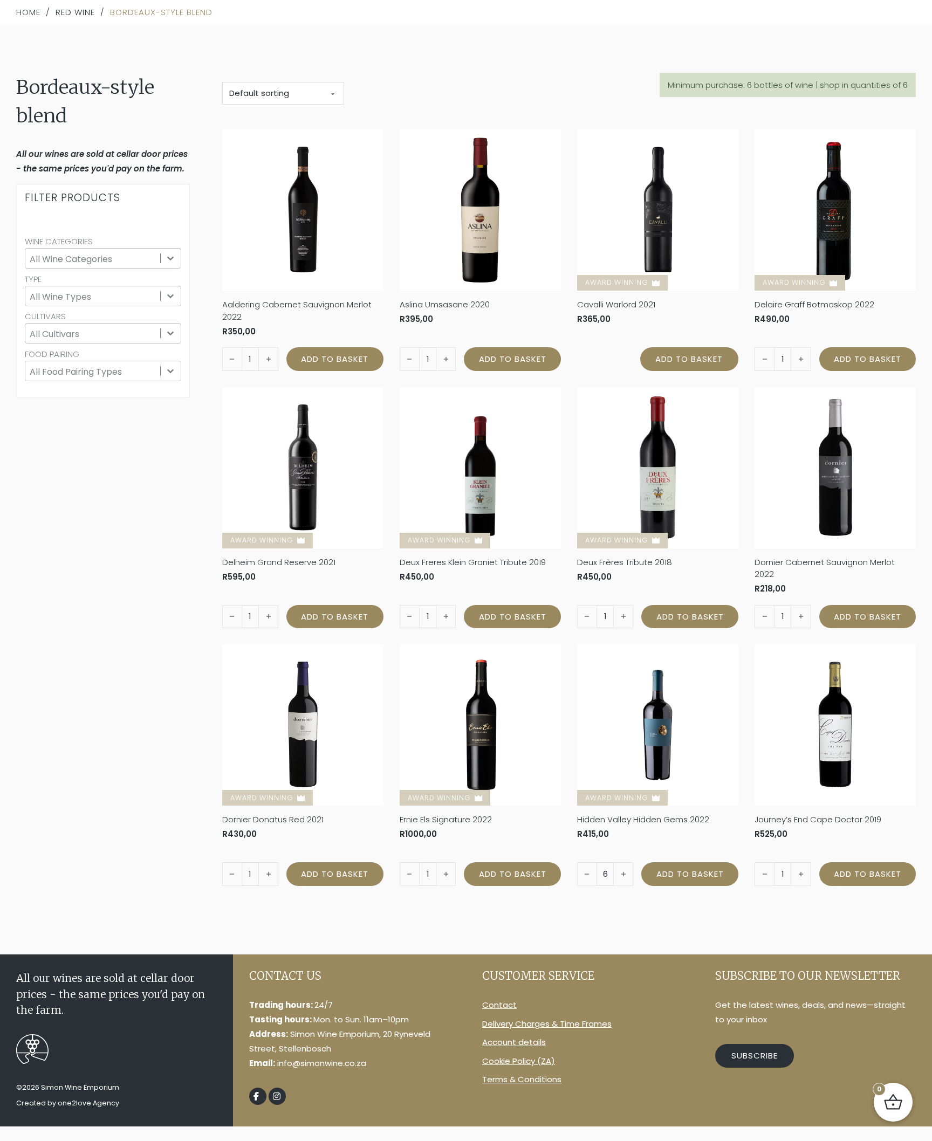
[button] (334, 359)
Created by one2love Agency (67, 1103)
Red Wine (75, 12)
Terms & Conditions (521, 1079)
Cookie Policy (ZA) (518, 1061)
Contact (499, 1005)
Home (28, 12)
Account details (514, 1042)
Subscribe (754, 1055)
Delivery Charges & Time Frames (547, 1023)
